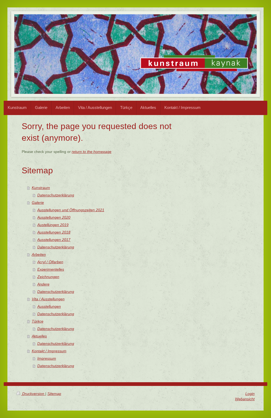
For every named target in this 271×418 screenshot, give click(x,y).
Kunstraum (41, 188)
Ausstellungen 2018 (53, 232)
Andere (43, 284)
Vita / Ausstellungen (48, 299)
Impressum (46, 358)
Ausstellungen (49, 306)
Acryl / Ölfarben (50, 262)
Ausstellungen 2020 (53, 217)
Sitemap (54, 393)
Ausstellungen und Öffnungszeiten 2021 (70, 210)
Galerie (38, 202)
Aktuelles (39, 336)
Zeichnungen (48, 277)
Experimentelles (50, 269)
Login (250, 393)
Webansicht (245, 399)
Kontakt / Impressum (49, 351)
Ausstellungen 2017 (53, 239)
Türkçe (37, 321)
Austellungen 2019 (53, 225)
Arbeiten (39, 254)
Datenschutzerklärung (55, 195)
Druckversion (33, 393)
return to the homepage (91, 151)
